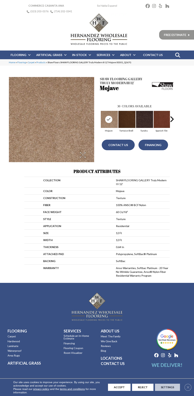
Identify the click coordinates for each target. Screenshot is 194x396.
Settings (167, 387)
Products (41, 62)
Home (12, 62)
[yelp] (161, 6)
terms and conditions (72, 389)
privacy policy (41, 389)
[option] (126, 121)
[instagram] (155, 6)
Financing (153, 145)
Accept (119, 387)
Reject (143, 387)
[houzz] (168, 6)
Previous (98, 119)
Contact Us (118, 145)
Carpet (31, 62)
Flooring (21, 62)
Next (172, 119)
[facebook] (148, 6)
